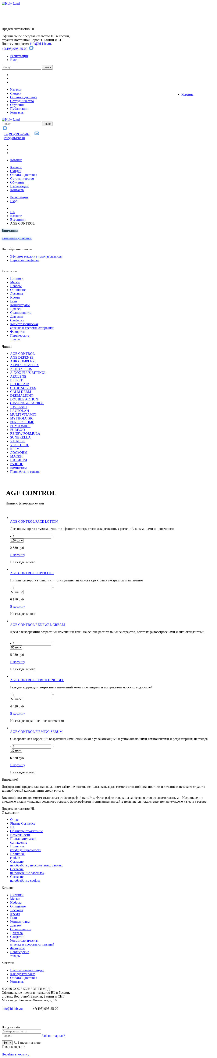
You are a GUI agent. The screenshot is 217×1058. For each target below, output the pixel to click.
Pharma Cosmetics (22, 823)
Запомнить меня (29, 1042)
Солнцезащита (20, 312)
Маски (15, 282)
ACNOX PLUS (21, 369)
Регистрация (19, 56)
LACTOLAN (19, 411)
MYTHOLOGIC (21, 418)
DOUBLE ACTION (24, 399)
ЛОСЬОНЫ (18, 452)
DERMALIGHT (21, 395)
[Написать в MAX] (32, 49)
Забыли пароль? (53, 1035)
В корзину (17, 555)
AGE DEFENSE (21, 357)
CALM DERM (20, 391)
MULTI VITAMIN (23, 414)
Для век (15, 309)
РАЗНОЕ (16, 464)
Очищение (18, 290)
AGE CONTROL (22, 353)
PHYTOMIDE (20, 426)
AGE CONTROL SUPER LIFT (32, 573)
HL (12, 212)
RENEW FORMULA (25, 433)
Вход (13, 60)
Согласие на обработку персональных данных (36, 863)
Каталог (16, 89)
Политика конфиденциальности (25, 848)
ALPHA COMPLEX (24, 365)
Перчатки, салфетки (24, 260)
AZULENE (18, 376)
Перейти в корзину (15, 1054)
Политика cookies (17, 855)
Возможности (20, 835)
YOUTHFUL (19, 445)
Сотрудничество (22, 101)
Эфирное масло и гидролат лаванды (36, 256)
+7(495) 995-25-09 (14, 49)
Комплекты (18, 468)
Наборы (16, 286)
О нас (14, 819)
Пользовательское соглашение (23, 840)
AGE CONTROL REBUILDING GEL (37, 680)
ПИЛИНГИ (18, 460)
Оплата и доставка (23, 97)
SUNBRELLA (20, 437)
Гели (13, 301)
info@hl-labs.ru (40, 43)
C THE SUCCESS (23, 388)
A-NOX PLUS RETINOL (28, 372)
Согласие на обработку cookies (25, 878)
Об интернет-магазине (26, 831)
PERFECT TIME (22, 422)
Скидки (15, 93)
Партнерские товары (19, 337)
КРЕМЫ (16, 449)
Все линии (18, 219)
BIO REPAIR (19, 384)
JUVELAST (18, 407)
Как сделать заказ (22, 974)
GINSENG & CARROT (27, 403)
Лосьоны (16, 293)
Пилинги (17, 278)
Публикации (19, 108)
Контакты (17, 112)
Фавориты (17, 331)
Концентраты (20, 305)
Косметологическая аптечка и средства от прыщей (32, 326)
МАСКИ (16, 456)
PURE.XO (17, 430)
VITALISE (17, 441)
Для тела (16, 316)
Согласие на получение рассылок (27, 871)
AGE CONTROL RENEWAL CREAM (37, 624)
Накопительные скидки (27, 970)
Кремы (15, 297)
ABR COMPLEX (22, 361)
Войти (7, 1042)
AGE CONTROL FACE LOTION (34, 521)
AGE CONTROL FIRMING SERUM (36, 731)
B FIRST (16, 380)
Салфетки (17, 320)
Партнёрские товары (25, 471)
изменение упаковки (17, 238)
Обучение (17, 105)
